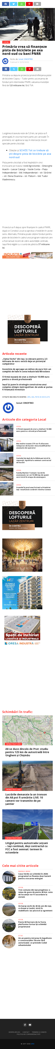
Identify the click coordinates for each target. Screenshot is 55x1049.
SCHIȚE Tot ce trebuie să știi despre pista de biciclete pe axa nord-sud (30, 154)
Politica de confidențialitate (28, 1034)
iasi (32, 397)
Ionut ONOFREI (25, 59)
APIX (32, 1044)
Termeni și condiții (39, 1032)
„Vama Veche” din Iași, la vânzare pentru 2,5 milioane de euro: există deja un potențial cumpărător (24, 361)
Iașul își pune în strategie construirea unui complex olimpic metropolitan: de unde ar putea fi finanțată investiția (27, 387)
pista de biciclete (42, 397)
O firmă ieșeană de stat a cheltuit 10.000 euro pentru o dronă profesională (25, 378)
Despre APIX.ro (14, 1032)
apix (28, 397)
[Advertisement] (27, 111)
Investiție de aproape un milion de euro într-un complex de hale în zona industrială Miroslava (26, 370)
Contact (26, 1032)
